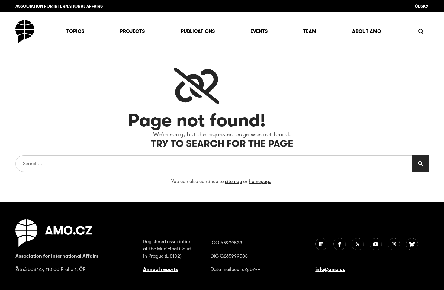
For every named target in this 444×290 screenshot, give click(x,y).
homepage (260, 181)
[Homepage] (24, 31)
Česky (422, 6)
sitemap (233, 181)
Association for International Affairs (59, 6)
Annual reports (160, 269)
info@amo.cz (330, 269)
